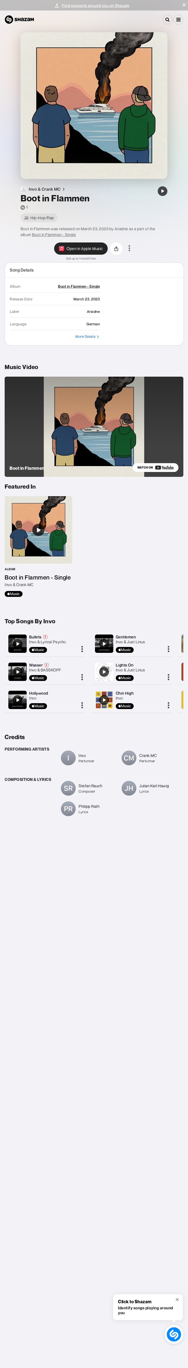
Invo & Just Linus (130, 641)
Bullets (35, 637)
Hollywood (38, 693)
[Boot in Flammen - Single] (38, 546)
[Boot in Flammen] (162, 191)
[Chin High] (104, 700)
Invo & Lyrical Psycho (47, 641)
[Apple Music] (14, 594)
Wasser (36, 665)
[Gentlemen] (104, 644)
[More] (82, 649)
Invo (32, 698)
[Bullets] (18, 644)
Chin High (125, 693)
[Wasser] (18, 672)
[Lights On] (104, 672)
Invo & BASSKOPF (45, 670)
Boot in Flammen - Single (54, 234)
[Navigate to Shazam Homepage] (19, 19)
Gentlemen (126, 637)
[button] (184, 4)
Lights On (125, 665)
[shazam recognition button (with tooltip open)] (173, 1334)
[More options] (129, 248)
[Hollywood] (18, 700)
